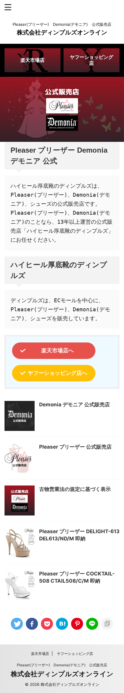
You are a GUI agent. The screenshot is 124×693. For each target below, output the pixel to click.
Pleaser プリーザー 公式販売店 (75, 447)
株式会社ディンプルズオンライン (62, 32)
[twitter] (17, 624)
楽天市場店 (40, 653)
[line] (92, 624)
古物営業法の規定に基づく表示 (75, 489)
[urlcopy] (107, 624)
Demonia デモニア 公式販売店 (74, 405)
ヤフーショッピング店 (75, 653)
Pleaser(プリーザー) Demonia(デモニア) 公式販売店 (62, 665)
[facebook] (32, 624)
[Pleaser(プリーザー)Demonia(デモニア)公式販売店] (62, 624)
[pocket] (47, 624)
